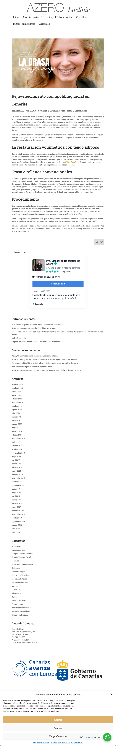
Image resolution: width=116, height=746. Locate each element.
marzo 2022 (17, 395)
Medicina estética (31, 16)
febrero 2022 (17, 398)
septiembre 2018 (18, 453)
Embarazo (16, 568)
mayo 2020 (16, 427)
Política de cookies (41, 742)
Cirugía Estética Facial (61, 110)
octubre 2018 (17, 449)
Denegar (58, 727)
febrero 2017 (17, 503)
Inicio (16, 16)
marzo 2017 (16, 499)
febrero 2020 (17, 435)
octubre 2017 (17, 481)
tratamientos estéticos (21, 607)
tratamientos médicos (21, 611)
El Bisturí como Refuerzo (22, 564)
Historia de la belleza (21, 575)
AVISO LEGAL (77, 742)
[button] (111, 694)
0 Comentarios (80, 110)
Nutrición (16, 589)
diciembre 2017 (18, 474)
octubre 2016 (17, 518)
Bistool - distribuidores (24, 23)
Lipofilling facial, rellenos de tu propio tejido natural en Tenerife (49, 359)
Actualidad (44, 23)
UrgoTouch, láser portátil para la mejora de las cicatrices (36, 341)
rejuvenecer (16, 593)
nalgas (15, 586)
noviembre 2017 (18, 478)
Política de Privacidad (60, 742)
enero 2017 (16, 507)
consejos (15, 561)
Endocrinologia (18, 571)
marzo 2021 (16, 417)
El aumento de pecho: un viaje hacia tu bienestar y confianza (38, 324)
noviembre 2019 (18, 438)
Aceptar (58, 719)
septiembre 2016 (18, 521)
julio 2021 (16, 413)
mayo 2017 (16, 492)
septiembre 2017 (18, 485)
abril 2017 (16, 496)
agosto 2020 (17, 424)
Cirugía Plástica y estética (59, 16)
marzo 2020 (17, 431)
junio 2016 (16, 532)
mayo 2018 (16, 456)
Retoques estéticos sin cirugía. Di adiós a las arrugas (34, 328)
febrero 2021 (17, 420)
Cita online (81, 16)
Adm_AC (19, 110)
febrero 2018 (17, 467)
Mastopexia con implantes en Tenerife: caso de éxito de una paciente (51, 370)
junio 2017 (16, 489)
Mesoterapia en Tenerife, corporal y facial (40, 356)
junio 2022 (16, 391)
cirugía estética (18, 550)
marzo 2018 (16, 463)
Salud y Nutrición (19, 600)
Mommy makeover (20, 582)
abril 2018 (16, 460)
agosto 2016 (17, 525)
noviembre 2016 (18, 514)
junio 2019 (16, 442)
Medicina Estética (19, 579)
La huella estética (19, 338)
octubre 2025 (17, 384)
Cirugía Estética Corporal (22, 553)
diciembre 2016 (18, 510)
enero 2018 (16, 471)
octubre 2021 (17, 406)
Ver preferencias (58, 736)
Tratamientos (17, 604)
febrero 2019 (17, 445)
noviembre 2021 (18, 402)
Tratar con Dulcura (20, 615)
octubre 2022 (17, 388)
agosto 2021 (17, 409)
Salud (14, 597)
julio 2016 (16, 528)
